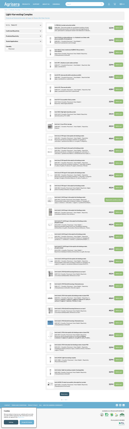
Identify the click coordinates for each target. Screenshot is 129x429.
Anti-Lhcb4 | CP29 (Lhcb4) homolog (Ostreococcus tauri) (70, 271)
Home (6, 9)
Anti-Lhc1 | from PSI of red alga (63, 124)
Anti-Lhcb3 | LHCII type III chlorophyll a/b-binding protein (70, 258)
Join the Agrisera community (53, 405)
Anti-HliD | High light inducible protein (65, 112)
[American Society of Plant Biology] (102, 415)
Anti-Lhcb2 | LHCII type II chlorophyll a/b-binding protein (70, 234)
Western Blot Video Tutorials (42, 18)
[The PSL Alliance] (122, 424)
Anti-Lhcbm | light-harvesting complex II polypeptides (69, 370)
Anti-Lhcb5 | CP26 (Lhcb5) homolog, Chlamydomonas (69, 321)
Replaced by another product (114, 200)
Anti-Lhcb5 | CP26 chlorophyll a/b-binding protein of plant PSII (72, 332)
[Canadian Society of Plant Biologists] (111, 415)
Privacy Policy (33, 405)
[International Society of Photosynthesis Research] (116, 415)
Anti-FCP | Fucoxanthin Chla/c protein (65, 99)
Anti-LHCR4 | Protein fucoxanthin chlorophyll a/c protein (70, 382)
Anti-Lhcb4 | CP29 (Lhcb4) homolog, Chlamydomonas (69, 284)
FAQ (40, 405)
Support (30, 18)
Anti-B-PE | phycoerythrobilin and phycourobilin (68, 75)
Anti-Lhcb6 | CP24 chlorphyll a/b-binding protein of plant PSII (71, 344)
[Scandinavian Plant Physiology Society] (122, 415)
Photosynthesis (26, 9)
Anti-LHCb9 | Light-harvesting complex (65, 357)
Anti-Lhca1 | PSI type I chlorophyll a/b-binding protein (69, 136)
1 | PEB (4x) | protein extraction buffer (65, 25)
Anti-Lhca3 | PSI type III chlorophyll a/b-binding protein (70, 160)
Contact (7, 405)
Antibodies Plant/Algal (15, 9)
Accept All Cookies (27, 422)
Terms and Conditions (19, 405)
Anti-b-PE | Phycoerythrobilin (63, 87)
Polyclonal (11, 49)
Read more (21, 417)
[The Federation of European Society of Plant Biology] (107, 415)
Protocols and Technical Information (16, 18)
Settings (11, 422)
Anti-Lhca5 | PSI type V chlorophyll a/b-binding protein (70, 185)
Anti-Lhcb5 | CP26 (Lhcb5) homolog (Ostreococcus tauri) (70, 308)
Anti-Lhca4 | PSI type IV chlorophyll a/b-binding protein (70, 172)
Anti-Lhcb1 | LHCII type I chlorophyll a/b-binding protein (70, 197)
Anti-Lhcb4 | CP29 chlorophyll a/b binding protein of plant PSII (72, 295)
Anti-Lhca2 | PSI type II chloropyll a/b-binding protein (69, 148)
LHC (33, 9)
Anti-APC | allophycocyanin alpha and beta (66, 62)
